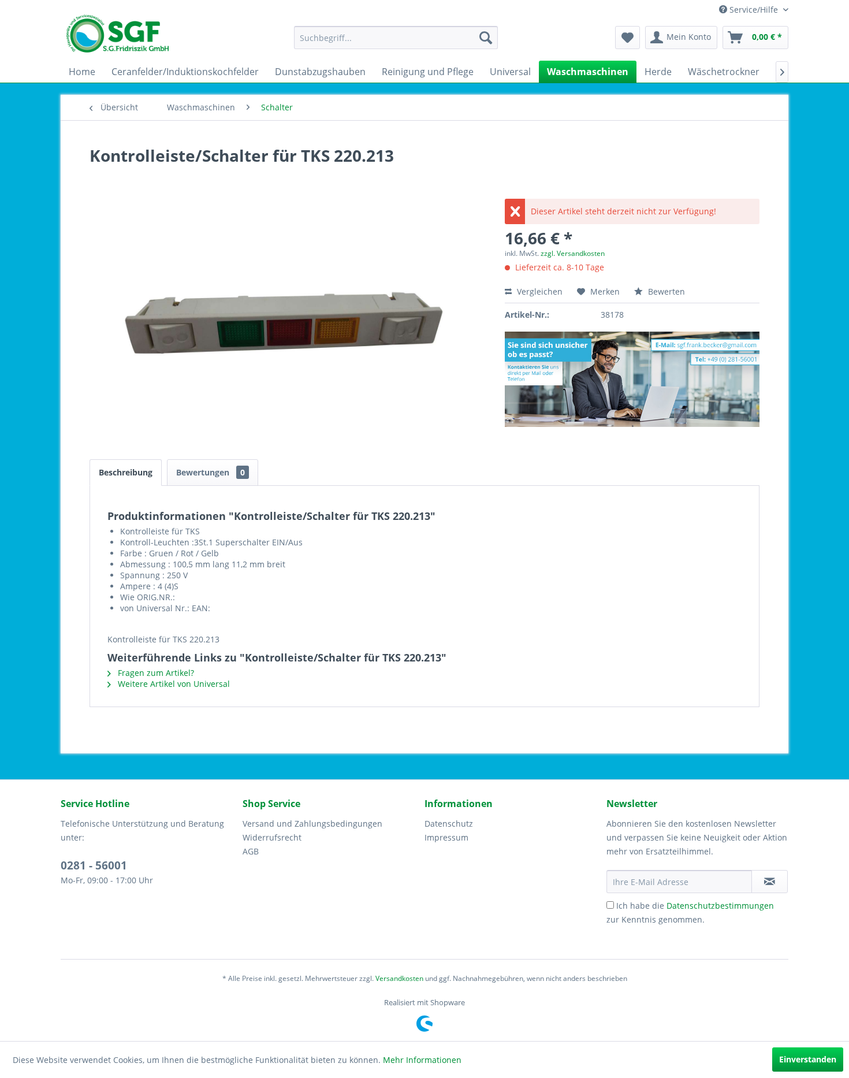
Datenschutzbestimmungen (720, 905)
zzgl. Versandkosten (573, 253)
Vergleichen (539, 291)
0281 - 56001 (94, 865)
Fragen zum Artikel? (155, 672)
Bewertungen (210, 472)
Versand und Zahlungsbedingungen (312, 823)
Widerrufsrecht (272, 837)
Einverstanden (807, 1059)
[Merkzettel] (627, 37)
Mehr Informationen (422, 1059)
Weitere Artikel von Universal (173, 683)
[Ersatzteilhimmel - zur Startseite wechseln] (117, 37)
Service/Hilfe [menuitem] (753, 9)
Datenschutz (449, 823)
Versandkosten (399, 978)
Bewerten (665, 291)
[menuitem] (396, 37)
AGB (251, 851)
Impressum (446, 837)
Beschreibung (125, 472)
